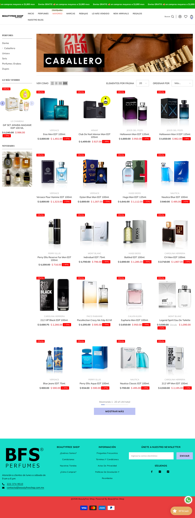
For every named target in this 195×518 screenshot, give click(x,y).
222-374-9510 (15, 483)
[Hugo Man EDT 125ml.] (135, 172)
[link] (17, 169)
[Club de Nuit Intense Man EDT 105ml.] (95, 109)
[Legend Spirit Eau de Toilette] (175, 295)
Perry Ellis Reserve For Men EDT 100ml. (54, 258)
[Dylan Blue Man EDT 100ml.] (95, 172)
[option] (17, 113)
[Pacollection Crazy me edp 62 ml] (95, 295)
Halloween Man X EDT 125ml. (175, 134)
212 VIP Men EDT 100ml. (175, 383)
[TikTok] (168, 472)
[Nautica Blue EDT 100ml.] (175, 172)
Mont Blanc (94, 253)
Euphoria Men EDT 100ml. (134, 320)
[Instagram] (160, 472)
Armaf (94, 130)
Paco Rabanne (94, 316)
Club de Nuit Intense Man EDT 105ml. (94, 135)
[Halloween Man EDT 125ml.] (135, 109)
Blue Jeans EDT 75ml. (54, 383)
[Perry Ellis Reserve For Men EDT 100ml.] (54, 232)
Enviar (184, 455)
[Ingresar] (180, 16)
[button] (2, 103)
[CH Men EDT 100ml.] (175, 232)
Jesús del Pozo (135, 130)
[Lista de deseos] (186, 16)
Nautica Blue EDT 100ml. (175, 197)
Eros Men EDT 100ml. (54, 134)
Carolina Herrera (175, 253)
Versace (54, 130)
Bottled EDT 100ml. (134, 257)
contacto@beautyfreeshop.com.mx (25, 487)
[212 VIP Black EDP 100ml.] (54, 295)
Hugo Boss (135, 193)
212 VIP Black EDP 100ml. (54, 320)
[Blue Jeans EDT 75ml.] (54, 358)
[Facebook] (152, 472)
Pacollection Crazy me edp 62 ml (94, 320)
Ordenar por (161, 83)
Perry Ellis (54, 253)
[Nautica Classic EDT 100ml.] (135, 358)
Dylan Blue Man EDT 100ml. (94, 197)
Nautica (174, 193)
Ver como (42, 83)
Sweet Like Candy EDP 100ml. (17, 126)
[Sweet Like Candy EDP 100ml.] (17, 102)
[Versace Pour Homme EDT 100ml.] (54, 172)
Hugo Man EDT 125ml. (135, 197)
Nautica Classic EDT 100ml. (134, 383)
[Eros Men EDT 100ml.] (54, 109)
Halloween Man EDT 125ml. (134, 134)
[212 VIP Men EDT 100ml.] (175, 358)
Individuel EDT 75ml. (94, 257)
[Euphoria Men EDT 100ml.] (135, 295)
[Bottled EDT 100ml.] (135, 232)
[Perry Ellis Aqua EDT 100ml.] (95, 358)
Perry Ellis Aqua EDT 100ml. (94, 383)
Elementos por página (120, 83)
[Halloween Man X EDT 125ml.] (175, 109)
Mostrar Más (114, 411)
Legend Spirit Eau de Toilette (174, 320)
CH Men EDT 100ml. (175, 257)
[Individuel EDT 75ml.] (95, 232)
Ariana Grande (17, 121)
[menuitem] (17, 43)
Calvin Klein (134, 316)
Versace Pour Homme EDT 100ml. (54, 197)
